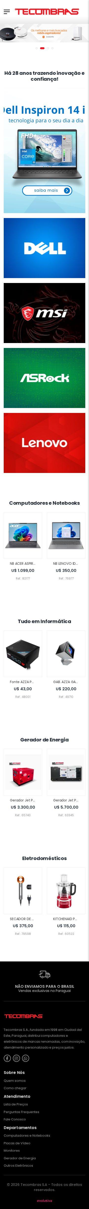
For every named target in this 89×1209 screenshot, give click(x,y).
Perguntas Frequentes (21, 1112)
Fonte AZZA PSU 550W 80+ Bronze (38, 681)
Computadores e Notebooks (27, 1135)
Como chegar (15, 1088)
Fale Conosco (15, 1119)
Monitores (12, 1150)
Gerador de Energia (20, 1158)
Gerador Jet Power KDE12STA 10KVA (39, 800)
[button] (36, 48)
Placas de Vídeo (17, 1143)
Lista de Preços (16, 1104)
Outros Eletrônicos (18, 1165)
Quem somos (15, 1080)
